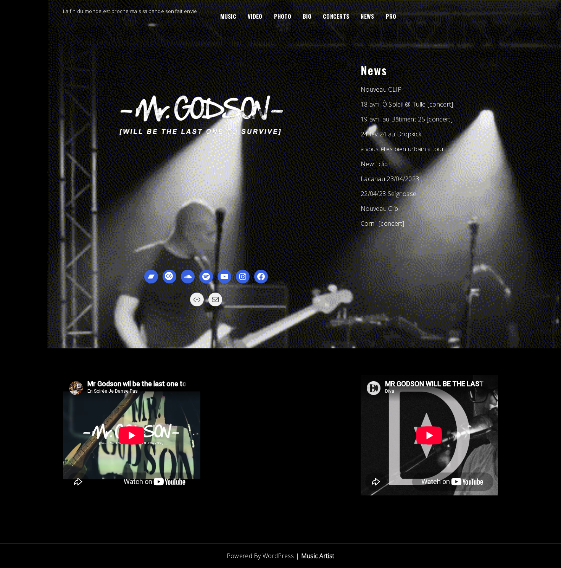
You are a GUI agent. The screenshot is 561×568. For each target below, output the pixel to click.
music (228, 16)
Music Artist (318, 556)
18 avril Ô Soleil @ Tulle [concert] (407, 104)
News (367, 16)
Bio (307, 16)
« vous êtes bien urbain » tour (402, 149)
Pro (391, 16)
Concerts (336, 16)
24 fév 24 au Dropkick (391, 134)
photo (283, 16)
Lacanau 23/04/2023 (390, 179)
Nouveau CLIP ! (383, 89)
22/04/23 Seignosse (388, 193)
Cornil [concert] (383, 223)
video (255, 16)
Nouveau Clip (379, 208)
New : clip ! (376, 164)
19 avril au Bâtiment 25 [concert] (407, 119)
